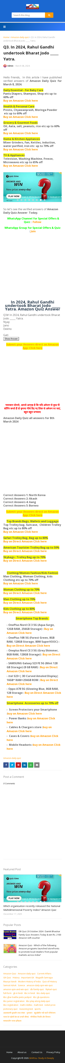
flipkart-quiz (51, 989)
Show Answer (11, 339)
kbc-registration (10, 1005)
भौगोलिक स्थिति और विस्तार (40, 1016)
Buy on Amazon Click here (20, 100)
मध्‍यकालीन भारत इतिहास (12, 1020)
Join (33, 231)
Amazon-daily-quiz (20, 37)
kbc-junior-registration (13, 1001)
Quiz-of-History (49, 981)
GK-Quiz (7, 977)
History (16, 977)
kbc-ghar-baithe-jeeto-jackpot (17, 997)
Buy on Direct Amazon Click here (25, 551)
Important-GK (27, 977)
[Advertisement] (32, 267)
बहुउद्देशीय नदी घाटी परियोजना (45, 1012)
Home (6, 37)
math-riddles (26, 1005)
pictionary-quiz (10, 1009)
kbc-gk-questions (41, 997)
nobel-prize (50, 1005)
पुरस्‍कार (29, 1012)
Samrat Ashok (9, 985)
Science (21, 985)
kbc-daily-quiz (43, 993)
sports (37, 1009)
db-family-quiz (37, 989)
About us (22, 1052)
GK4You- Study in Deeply (41, 1058)
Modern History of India (29, 981)
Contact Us (37, 1052)
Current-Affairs (44, 973)
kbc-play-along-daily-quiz (38, 1001)
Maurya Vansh (9, 981)
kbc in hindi (29, 993)
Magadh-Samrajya (44, 977)
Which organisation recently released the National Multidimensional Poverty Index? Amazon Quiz (31, 907)
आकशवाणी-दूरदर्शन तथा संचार (14, 1012)
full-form (7, 993)
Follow (37, 222)
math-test (38, 1005)
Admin (10, 65)
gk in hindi (18, 993)
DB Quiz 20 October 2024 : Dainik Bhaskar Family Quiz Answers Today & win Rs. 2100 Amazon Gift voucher (40, 934)
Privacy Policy (53, 1052)
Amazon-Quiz (9, 973)
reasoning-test (26, 1009)
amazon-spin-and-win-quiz (15, 989)
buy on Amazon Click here (24, 713)
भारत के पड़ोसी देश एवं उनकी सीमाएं (16, 1016)
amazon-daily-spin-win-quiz (40, 985)
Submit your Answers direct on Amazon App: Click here (32, 346)
